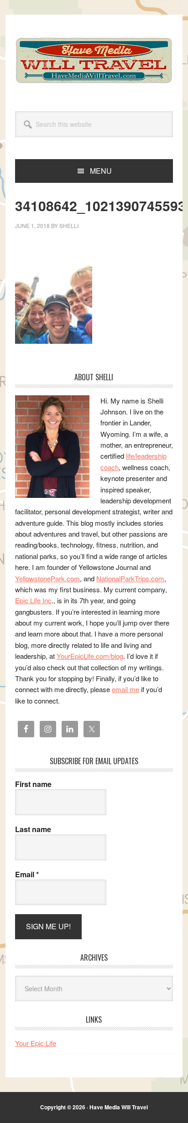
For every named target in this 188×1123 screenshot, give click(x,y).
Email (27, 874)
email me (125, 689)
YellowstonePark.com (47, 578)
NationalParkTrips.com (130, 578)
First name (33, 784)
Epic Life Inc (33, 600)
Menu (101, 171)
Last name (33, 829)
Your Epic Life (35, 1043)
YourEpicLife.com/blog (90, 656)
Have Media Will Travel (94, 60)
